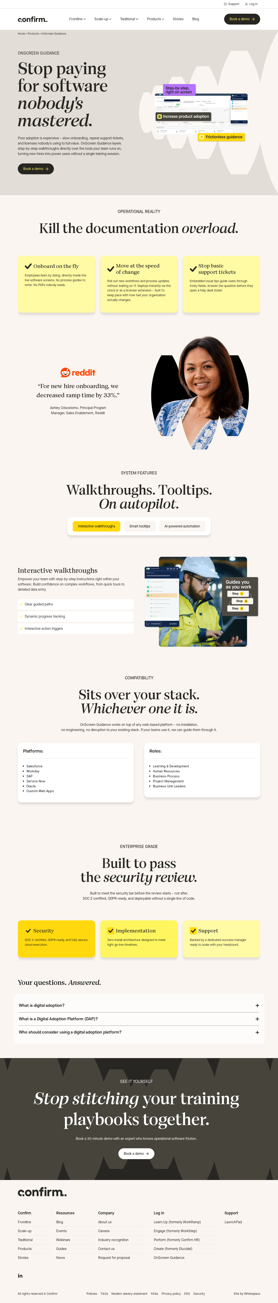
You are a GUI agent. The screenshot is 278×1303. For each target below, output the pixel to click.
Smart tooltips (139, 526)
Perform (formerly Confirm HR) (177, 1240)
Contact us (106, 1248)
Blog (195, 19)
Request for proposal (114, 1257)
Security (199, 1294)
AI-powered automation (182, 526)
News (60, 1257)
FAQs (154, 1294)
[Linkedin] (20, 1275)
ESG (187, 1294)
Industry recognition (113, 1240)
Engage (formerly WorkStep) (175, 1231)
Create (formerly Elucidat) (173, 1248)
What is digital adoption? (42, 1005)
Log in (253, 4)
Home (21, 33)
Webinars (63, 1240)
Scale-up (101, 19)
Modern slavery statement (129, 1294)
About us (105, 1222)
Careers (104, 1231)
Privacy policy (171, 1294)
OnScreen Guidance (169, 1257)
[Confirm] (32, 19)
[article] (139, 896)
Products (154, 19)
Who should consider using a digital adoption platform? (70, 1032)
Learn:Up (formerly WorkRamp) (177, 1222)
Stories (178, 19)
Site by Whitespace (247, 1294)
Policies (91, 1294)
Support (233, 4)
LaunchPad (233, 1222)
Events (61, 1231)
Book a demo (240, 19)
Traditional (127, 19)
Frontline (76, 19)
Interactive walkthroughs (96, 526)
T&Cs (104, 1294)
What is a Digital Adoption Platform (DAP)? (58, 1019)
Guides (61, 1248)
